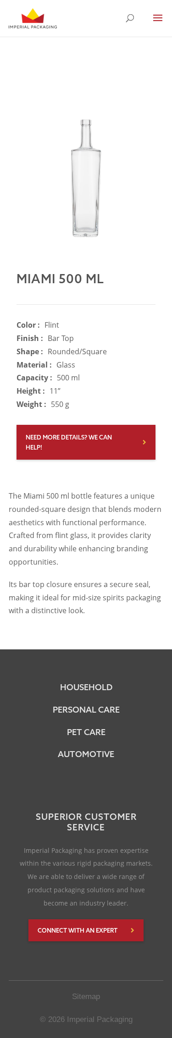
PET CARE (86, 732)
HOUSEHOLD (86, 687)
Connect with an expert (77, 930)
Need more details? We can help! (69, 442)
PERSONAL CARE (86, 709)
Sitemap (86, 996)
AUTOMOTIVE (86, 754)
